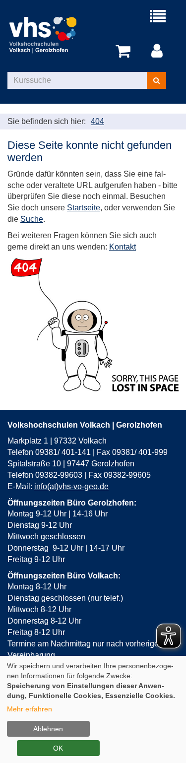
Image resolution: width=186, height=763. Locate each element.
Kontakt (122, 247)
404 (97, 121)
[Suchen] (156, 80)
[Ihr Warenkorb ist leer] (125, 51)
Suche (31, 219)
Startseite (83, 207)
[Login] (158, 51)
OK (58, 748)
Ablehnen (48, 729)
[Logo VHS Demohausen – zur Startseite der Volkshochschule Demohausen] (50, 34)
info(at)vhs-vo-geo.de (71, 486)
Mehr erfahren (29, 709)
